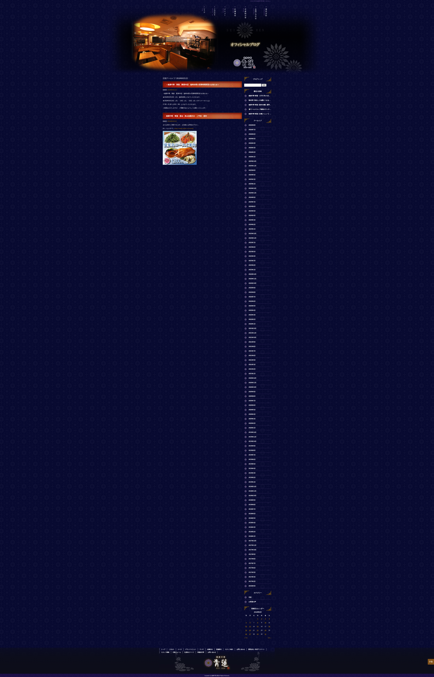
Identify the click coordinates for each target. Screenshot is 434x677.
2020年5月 (252, 410)
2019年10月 (252, 441)
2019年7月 (252, 455)
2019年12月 (252, 432)
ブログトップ (257, 79)
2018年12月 (252, 486)
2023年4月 (252, 256)
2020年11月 (252, 382)
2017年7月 (252, 563)
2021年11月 (252, 333)
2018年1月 (252, 536)
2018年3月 (252, 527)
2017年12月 (252, 541)
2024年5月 (252, 211)
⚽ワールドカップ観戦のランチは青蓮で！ (260, 109)
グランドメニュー (190, 649)
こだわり (215, 16)
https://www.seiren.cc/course (184, 128)
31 (265, 634)
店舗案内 (235, 16)
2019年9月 (252, 446)
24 (265, 630)
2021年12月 (252, 328)
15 (257, 626)
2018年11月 (252, 491)
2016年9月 (252, 586)
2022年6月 (252, 301)
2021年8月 (252, 346)
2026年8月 (252, 125)
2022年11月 (252, 279)
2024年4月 (252, 215)
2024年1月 (252, 229)
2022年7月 (252, 297)
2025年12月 (252, 161)
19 (246, 630)
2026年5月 (252, 138)
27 (250, 634)
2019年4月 (252, 468)
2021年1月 (252, 373)
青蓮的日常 (245, 16)
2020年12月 (252, 378)
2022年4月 (252, 310)
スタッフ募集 (165, 652)
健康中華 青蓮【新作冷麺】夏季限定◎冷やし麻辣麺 (260, 105)
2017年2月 (252, 581)
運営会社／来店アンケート (266, 16)
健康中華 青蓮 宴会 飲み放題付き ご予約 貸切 (186, 116)
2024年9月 (252, 197)
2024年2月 (252, 224)
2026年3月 (252, 148)
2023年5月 (252, 251)
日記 (250, 597)
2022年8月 (252, 292)
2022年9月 (252, 288)
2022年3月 (252, 315)
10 (265, 622)
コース (180, 649)
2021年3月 (252, 364)
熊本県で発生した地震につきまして (260, 100)
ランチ (202, 649)
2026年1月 (252, 157)
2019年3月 (252, 473)
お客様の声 (252, 602)
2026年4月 (252, 143)
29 (257, 634)
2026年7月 (252, 129)
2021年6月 (252, 355)
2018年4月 (252, 523)
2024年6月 (252, 206)
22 (257, 630)
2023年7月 (252, 242)
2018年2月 (252, 532)
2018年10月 (252, 495)
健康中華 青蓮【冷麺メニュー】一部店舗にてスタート (260, 114)
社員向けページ (189, 652)
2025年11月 (252, 166)
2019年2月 (252, 477)
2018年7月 (252, 509)
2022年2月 (252, 319)
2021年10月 (252, 337)
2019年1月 (252, 482)
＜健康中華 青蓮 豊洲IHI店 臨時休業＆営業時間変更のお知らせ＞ (192, 85)
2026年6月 (252, 134)
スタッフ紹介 (229, 649)
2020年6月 (252, 405)
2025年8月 (252, 170)
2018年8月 (252, 504)
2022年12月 (252, 274)
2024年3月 (252, 220)
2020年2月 (252, 423)
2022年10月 (252, 283)
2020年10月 (252, 387)
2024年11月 (252, 193)
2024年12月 (252, 188)
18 (269, 626)
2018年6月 (252, 513)
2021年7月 (252, 351)
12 (246, 626)
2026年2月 (252, 152)
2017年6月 (252, 568)
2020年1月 (252, 428)
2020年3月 (252, 419)
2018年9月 (252, 500)
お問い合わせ (256, 16)
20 (250, 630)
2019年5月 (252, 464)
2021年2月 (252, 369)
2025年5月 (252, 175)
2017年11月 (252, 545)
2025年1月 (252, 184)
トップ (204, 16)
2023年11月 (252, 238)
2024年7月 (252, 202)
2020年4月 (252, 414)
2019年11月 (252, 437)
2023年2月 (252, 265)
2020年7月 (252, 401)
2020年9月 (252, 391)
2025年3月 (252, 179)
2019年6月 (252, 459)
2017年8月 (252, 559)
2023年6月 (252, 247)
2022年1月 (252, 324)
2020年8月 (252, 396)
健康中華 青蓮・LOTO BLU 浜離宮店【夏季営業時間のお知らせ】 (260, 96)
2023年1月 (252, 270)
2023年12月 (252, 233)
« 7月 (246, 638)
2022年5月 (252, 306)
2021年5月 (252, 360)
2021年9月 (252, 342)
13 (250, 626)
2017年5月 (252, 572)
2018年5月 (252, 518)
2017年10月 (252, 550)
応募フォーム (177, 652)
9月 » (269, 638)
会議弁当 (210, 649)
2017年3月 (252, 577)
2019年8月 (252, 450)
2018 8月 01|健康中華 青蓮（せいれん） (260, 1)
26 (246, 634)
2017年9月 (252, 554)
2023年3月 (252, 260)
